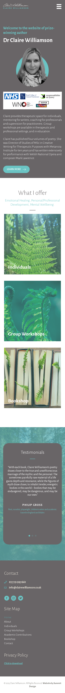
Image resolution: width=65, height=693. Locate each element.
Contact (8, 643)
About (7, 621)
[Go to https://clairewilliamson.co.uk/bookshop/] (32, 378)
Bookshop (9, 639)
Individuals (10, 626)
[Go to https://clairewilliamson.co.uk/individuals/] (32, 244)
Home (7, 617)
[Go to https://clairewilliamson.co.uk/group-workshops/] (32, 311)
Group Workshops (14, 630)
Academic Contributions (18, 634)
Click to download (13, 663)
